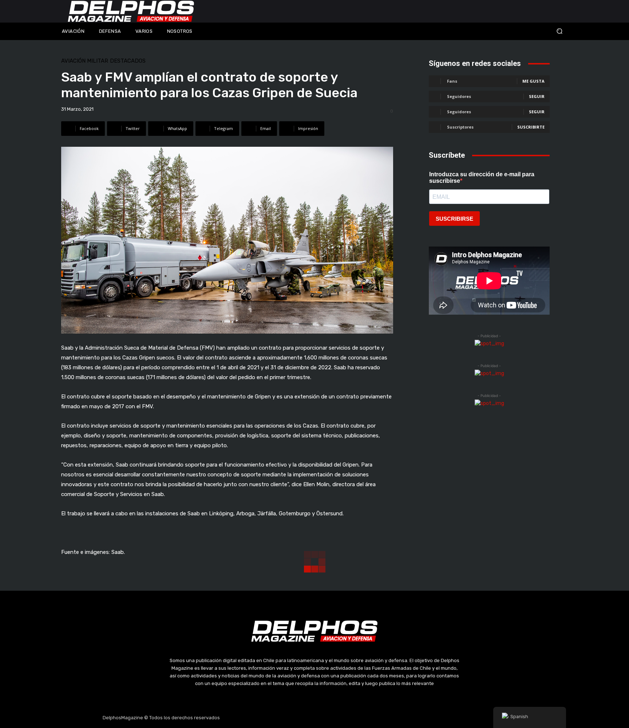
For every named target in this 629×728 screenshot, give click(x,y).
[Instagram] (297, 718)
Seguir (537, 96)
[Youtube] (332, 718)
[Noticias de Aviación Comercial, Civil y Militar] (131, 11)
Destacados (128, 61)
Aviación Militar (84, 61)
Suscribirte (531, 127)
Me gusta (533, 81)
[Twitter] (314, 718)
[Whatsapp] (349, 718)
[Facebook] (280, 718)
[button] (511, 31)
